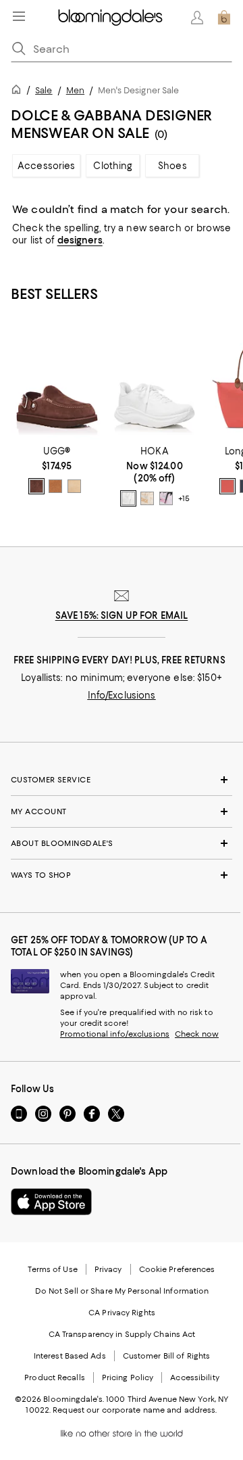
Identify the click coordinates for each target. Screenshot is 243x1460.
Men (75, 90)
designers (80, 240)
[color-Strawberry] (227, 486)
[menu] (19, 16)
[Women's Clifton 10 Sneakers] (155, 382)
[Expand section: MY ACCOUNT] (121, 811)
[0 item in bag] (224, 17)
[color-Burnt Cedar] (36, 486)
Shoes (172, 165)
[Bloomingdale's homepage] (19, 92)
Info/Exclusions (122, 695)
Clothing (112, 165)
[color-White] (128, 498)
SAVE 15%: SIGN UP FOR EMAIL (121, 615)
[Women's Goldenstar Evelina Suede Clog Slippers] (57, 382)
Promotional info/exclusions (114, 1034)
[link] (57, 470)
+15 (184, 499)
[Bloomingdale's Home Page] (110, 17)
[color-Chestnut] (55, 486)
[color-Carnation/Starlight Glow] (166, 498)
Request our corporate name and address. (135, 1410)
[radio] (36, 486)
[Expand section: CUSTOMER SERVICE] (121, 779)
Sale (43, 90)
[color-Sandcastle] (74, 486)
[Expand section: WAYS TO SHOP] (121, 875)
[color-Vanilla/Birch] (147, 498)
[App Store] (51, 1201)
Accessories (46, 165)
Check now (197, 1034)
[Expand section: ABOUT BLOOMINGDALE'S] (121, 843)
